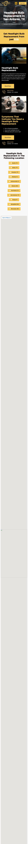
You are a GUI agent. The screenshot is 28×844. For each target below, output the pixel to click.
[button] (16, 3)
